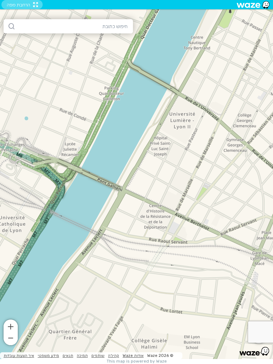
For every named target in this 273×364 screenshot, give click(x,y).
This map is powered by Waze (137, 361)
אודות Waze (133, 355)
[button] (11, 326)
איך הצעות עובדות (19, 355)
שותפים (98, 355)
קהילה (113, 355)
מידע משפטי (48, 355)
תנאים (68, 355)
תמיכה (82, 355)
